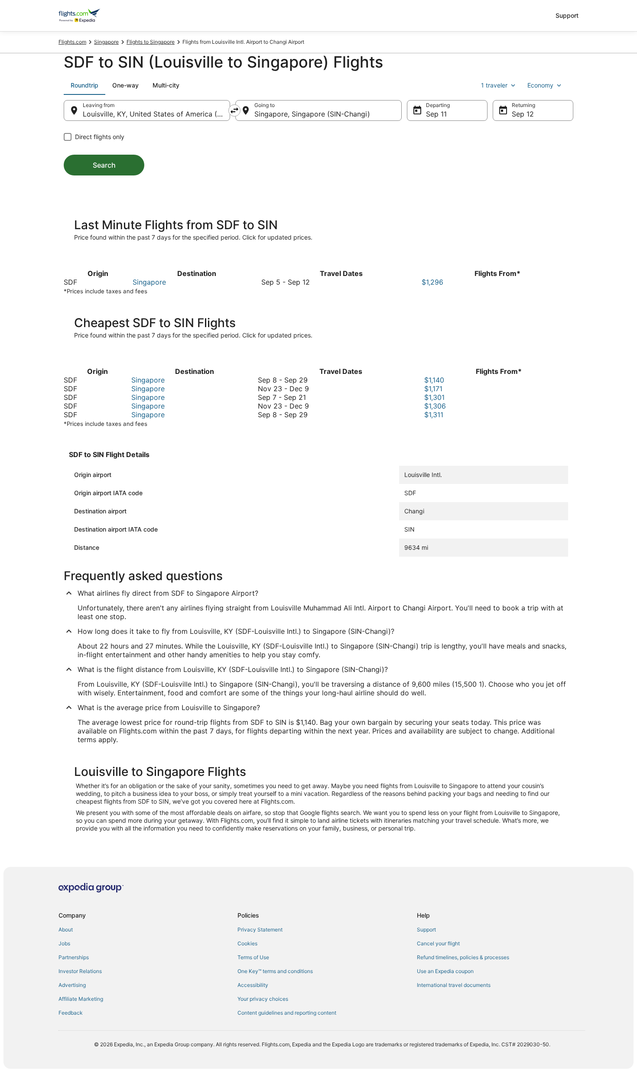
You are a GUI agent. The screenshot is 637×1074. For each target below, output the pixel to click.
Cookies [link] (247, 943)
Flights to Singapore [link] (151, 42)
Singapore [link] (106, 42)
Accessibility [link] (252, 985)
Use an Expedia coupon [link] (445, 971)
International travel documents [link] (454, 985)
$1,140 (434, 380)
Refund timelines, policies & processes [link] (463, 957)
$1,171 (433, 388)
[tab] (84, 85)
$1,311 (433, 414)
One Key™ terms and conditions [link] (275, 971)
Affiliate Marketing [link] (80, 999)
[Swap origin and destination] (234, 110)
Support (567, 15)
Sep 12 (523, 114)
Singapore (149, 282)
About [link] (65, 929)
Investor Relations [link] (80, 971)
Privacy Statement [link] (260, 929)
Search (104, 165)
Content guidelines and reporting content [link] (286, 1012)
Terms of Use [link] (253, 957)
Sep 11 (436, 114)
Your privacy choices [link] (262, 999)
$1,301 (434, 397)
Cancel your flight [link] (438, 943)
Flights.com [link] (72, 42)
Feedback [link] (70, 1012)
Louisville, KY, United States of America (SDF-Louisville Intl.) (156, 114)
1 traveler (494, 85)
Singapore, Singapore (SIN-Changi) (312, 114)
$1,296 (432, 282)
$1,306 (435, 406)
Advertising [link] (72, 985)
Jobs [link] (64, 943)
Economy (540, 85)
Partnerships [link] (73, 957)
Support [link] (426, 929)
